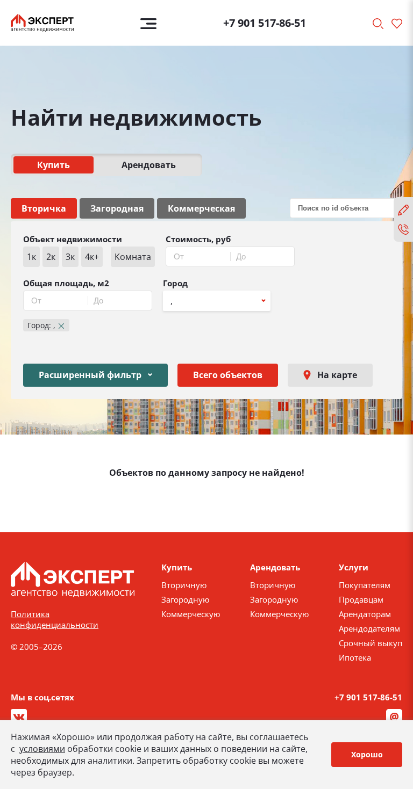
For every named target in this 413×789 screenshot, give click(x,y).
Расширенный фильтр (90, 375)
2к (50, 257)
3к (70, 257)
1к (31, 257)
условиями (42, 749)
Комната (133, 257)
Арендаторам (365, 614)
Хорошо (367, 754)
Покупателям (364, 585)
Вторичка (44, 208)
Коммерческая (201, 208)
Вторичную (183, 585)
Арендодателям (369, 628)
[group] (89, 257)
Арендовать (149, 165)
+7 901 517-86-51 (264, 23)
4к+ (92, 257)
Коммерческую (190, 614)
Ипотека (355, 657)
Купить (53, 165)
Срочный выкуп (370, 643)
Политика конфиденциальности (54, 619)
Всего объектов (227, 375)
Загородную (185, 599)
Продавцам (361, 599)
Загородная (117, 208)
